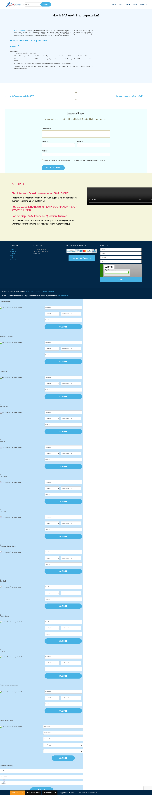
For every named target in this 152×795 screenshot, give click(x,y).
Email (80, 141)
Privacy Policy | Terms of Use (35, 291)
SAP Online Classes (19, 30)
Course (128, 4)
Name (45, 141)
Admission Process (82, 258)
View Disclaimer (62, 296)
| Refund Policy (49, 291)
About (121, 4)
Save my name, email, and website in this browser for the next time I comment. (74, 160)
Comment (46, 129)
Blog (11, 255)
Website (45, 151)
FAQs (11, 258)
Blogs (135, 4)
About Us (13, 251)
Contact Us (143, 4)
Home (114, 4)
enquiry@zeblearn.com (41, 251)
